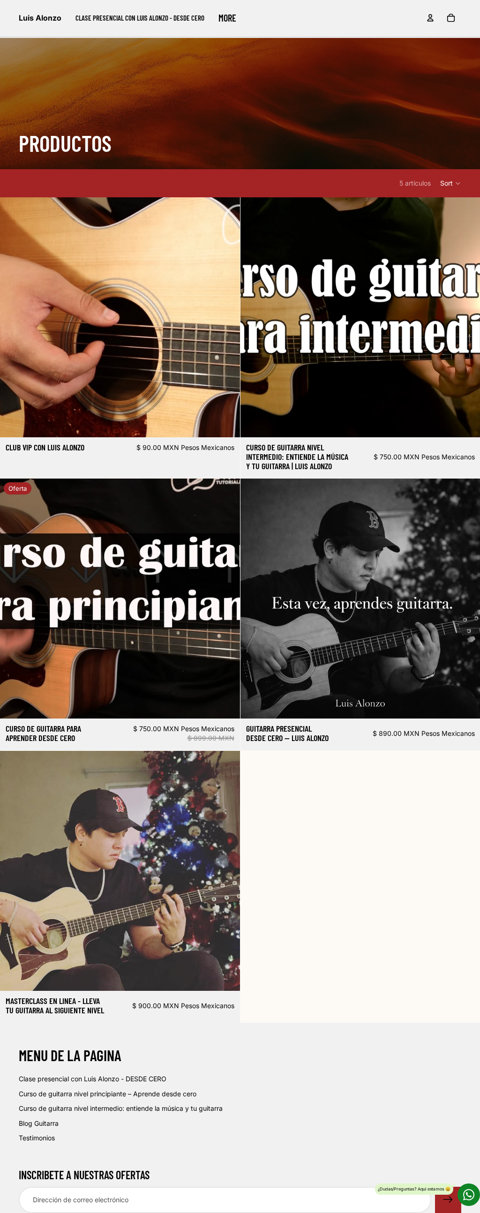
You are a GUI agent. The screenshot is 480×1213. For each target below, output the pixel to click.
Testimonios (37, 1138)
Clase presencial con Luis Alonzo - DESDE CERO (92, 1079)
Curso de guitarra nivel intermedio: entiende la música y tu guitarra (121, 1108)
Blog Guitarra (39, 1123)
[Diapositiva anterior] (14, 317)
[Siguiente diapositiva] (226, 317)
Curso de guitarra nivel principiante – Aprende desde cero (107, 1094)
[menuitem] (140, 17)
